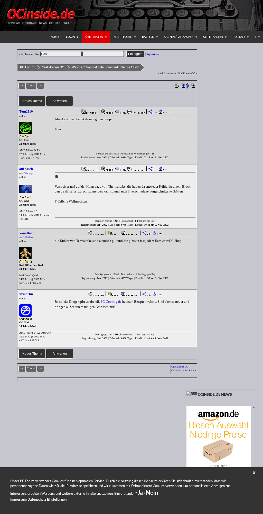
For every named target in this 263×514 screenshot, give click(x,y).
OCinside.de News (215, 395)
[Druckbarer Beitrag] (177, 85)
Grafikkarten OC (53, 67)
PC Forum (27, 67)
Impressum (18, 499)
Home (55, 36)
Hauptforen (123, 36)
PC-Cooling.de (111, 302)
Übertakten (94, 36)
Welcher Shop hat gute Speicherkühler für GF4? (105, 67)
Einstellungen (57, 499)
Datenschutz (36, 499)
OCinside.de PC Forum (183, 370)
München (28, 237)
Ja (140, 493)
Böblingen (28, 173)
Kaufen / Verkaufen (178, 36)
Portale (239, 36)
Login (70, 36)
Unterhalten (213, 36)
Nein (152, 493)
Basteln (148, 36)
